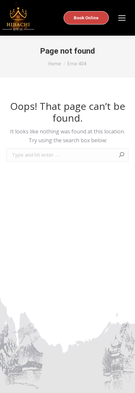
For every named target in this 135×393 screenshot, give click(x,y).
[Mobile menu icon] (121, 18)
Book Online (86, 17)
